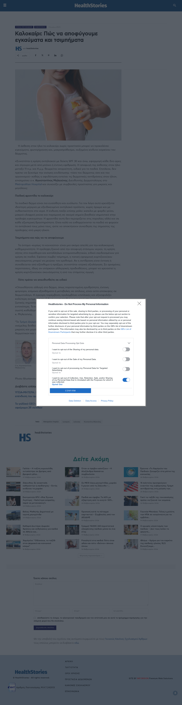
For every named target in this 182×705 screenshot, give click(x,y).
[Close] (140, 304)
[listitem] (91, 343)
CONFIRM (70, 391)
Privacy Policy (107, 401)
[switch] (126, 349)
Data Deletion (75, 401)
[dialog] (91, 352)
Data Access (91, 401)
